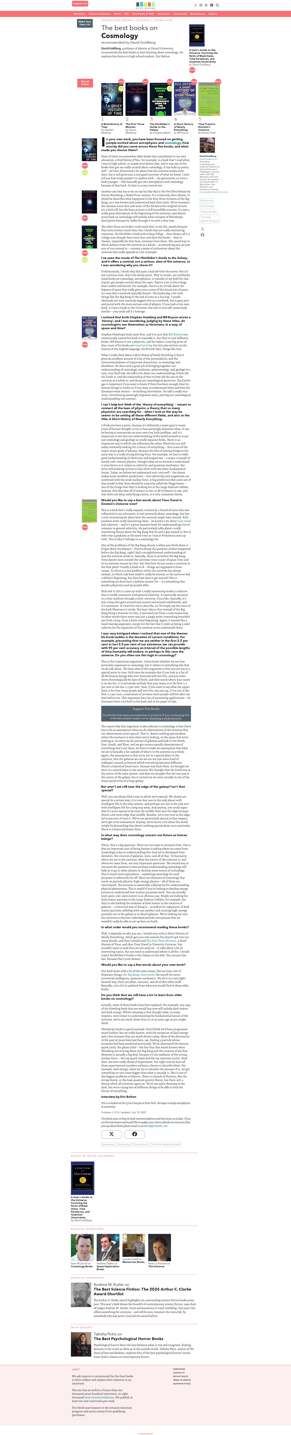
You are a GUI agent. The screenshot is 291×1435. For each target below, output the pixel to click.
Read (192, 70)
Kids (126, 14)
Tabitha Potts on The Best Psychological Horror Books (145, 1348)
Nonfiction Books (117, 20)
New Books (164, 14)
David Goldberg (207, 159)
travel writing (143, 345)
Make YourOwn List (85, 23)
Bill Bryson (175, 334)
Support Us (80, 3)
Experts (213, 14)
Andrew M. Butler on (142, 1289)
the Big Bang (131, 975)
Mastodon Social (182, 1384)
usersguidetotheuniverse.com (213, 192)
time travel (184, 521)
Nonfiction (79, 14)
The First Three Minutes (161, 941)
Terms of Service (182, 1380)
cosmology (173, 143)
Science (143, 20)
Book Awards (198, 14)
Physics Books (140, 1144)
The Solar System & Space (165, 1144)
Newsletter (179, 1369)
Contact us (179, 1373)
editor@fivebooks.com (156, 1126)
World (117, 14)
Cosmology (163, 20)
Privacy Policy (180, 1376)
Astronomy (108, 1144)
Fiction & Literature (99, 14)
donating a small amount (165, 718)
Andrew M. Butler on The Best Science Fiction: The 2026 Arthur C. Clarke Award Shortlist (145, 1303)
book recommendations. (99, 1397)
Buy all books (85, 83)
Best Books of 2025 (143, 14)
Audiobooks (180, 14)
